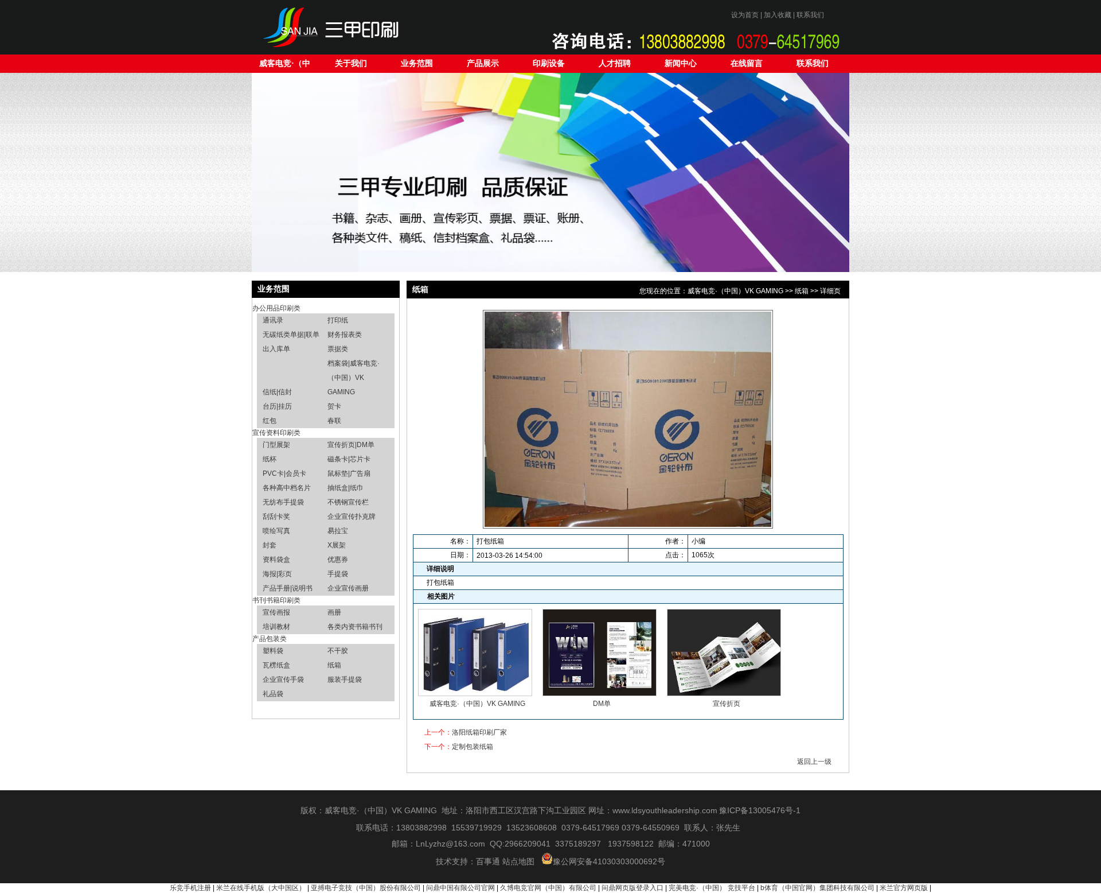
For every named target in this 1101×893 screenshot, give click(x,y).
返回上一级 (814, 762)
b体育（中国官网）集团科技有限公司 (817, 888)
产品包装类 (269, 639)
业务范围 (417, 63)
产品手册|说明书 (288, 588)
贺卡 (334, 406)
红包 (269, 421)
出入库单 (276, 349)
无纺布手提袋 (283, 502)
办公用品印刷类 (276, 308)
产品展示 (483, 63)
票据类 (337, 349)
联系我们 (810, 15)
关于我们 (351, 63)
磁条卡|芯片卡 (348, 459)
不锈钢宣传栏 (348, 502)
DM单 (602, 704)
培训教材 (276, 627)
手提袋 (337, 574)
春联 (334, 421)
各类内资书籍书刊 (354, 627)
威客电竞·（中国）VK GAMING (284, 66)
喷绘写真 (276, 531)
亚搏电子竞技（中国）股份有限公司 (366, 888)
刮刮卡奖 (276, 516)
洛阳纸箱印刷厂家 (479, 732)
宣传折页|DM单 (350, 445)
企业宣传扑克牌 (351, 516)
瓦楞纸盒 (276, 665)
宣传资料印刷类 (276, 433)
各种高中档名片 (287, 488)
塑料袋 (273, 651)
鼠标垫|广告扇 (348, 473)
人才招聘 (615, 63)
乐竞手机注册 (190, 888)
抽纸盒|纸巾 (345, 488)
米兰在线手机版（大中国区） (261, 888)
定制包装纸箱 (472, 747)
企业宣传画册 (348, 588)
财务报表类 (344, 335)
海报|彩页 (277, 574)
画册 (334, 612)
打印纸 (337, 320)
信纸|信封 (277, 392)
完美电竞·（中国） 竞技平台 (712, 888)
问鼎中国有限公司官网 (460, 888)
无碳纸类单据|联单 (291, 335)
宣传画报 (276, 612)
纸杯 (269, 459)
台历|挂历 (277, 406)
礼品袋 (273, 694)
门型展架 (276, 445)
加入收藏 (777, 15)
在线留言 (747, 63)
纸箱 (334, 665)
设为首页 (745, 15)
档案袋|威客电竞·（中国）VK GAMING (353, 377)
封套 (269, 545)
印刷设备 (549, 63)
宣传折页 (726, 704)
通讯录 (273, 320)
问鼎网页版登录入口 (632, 888)
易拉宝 (337, 531)
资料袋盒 (276, 560)
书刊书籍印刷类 (276, 600)
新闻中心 (681, 63)
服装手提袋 (344, 679)
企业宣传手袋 (283, 679)
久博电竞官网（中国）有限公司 (548, 888)
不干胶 (337, 651)
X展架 (336, 545)
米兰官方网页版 (904, 888)
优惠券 (337, 560)
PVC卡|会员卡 (284, 473)
